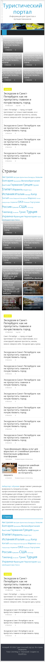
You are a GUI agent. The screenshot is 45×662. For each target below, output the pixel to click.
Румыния (15, 207)
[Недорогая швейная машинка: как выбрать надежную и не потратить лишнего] (9, 464)
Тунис (22, 212)
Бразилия (17, 181)
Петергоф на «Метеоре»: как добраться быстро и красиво (33, 298)
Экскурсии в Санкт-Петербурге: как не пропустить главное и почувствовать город (13, 42)
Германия (17, 184)
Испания (8, 194)
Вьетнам (6, 185)
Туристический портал (22, 8)
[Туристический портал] (4, 32)
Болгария (7, 180)
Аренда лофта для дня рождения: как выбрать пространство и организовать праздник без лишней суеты (11, 295)
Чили (39, 217)
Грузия (36, 185)
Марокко (32, 198)
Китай (5, 198)
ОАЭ (20, 202)
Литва (11, 198)
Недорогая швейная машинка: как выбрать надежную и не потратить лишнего (33, 282)
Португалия (35, 202)
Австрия (16, 177)
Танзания (15, 212)
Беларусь (31, 177)
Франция (18, 216)
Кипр (34, 194)
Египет (7, 189)
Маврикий (16, 198)
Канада (27, 194)
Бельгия (39, 177)
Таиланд (7, 212)
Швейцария (6, 565)
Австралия (7, 177)
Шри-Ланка (15, 565)
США (23, 206)
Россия (7, 207)
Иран (30, 190)
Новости (8, 89)
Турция (31, 212)
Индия (25, 190)
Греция (27, 184)
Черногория (30, 216)
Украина (7, 216)
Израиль (17, 189)
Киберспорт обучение (10, 486)
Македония (23, 198)
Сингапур (30, 207)
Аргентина (24, 177)
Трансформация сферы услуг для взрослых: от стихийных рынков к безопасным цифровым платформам (12, 280)
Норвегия (13, 202)
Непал (38, 198)
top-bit (18, 106)
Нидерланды (6, 202)
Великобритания (30, 180)
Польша (26, 202)
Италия (19, 194)
